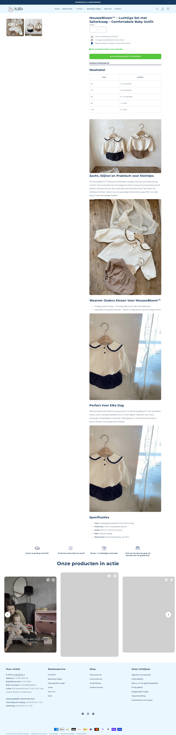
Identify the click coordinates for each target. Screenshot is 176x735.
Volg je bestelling (138, 696)
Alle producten (96, 675)
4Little (13, 733)
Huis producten (96, 679)
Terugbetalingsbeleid (67, 733)
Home (50, 687)
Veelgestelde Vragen (140, 692)
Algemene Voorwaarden (141, 675)
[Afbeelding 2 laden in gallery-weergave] (33, 27)
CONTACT (52, 675)
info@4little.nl (19, 675)
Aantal (91, 25)
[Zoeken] (157, 8)
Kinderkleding (95, 683)
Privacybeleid (137, 687)
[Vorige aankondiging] (6, 2)
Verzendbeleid (137, 679)
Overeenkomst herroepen (142, 700)
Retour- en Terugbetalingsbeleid (145, 683)
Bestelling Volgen (55, 679)
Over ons (51, 692)
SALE (50, 696)
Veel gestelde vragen (56, 683)
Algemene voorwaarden (39, 733)
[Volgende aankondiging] (169, 2)
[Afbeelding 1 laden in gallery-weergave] (15, 27)
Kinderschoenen (96, 687)
